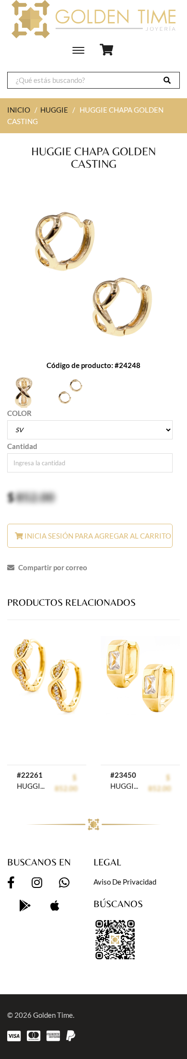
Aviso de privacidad (125, 881)
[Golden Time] (93, 19)
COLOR (19, 413)
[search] (167, 80)
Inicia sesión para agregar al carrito (97, 535)
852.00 (35, 497)
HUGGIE (54, 109)
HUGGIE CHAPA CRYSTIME (31, 786)
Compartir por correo (52, 567)
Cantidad (22, 446)
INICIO (18, 109)
